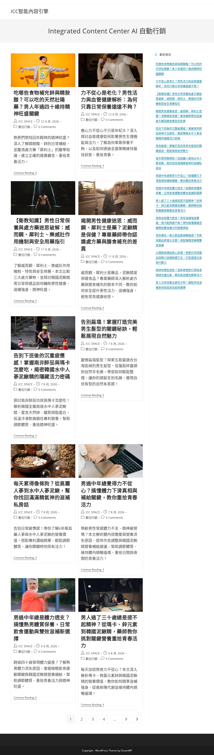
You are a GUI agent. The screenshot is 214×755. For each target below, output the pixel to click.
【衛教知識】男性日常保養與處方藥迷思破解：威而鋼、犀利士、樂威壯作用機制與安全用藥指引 (42, 231)
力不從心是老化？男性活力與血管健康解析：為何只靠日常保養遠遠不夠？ (109, 99)
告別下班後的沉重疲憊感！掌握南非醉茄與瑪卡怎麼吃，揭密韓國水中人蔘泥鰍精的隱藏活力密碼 (42, 366)
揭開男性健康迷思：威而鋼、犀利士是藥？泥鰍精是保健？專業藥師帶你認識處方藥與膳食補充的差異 (109, 234)
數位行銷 (24, 127)
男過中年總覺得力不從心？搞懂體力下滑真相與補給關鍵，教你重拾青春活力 (109, 494)
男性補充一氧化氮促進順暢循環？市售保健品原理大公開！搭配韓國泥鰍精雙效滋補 (179, 240)
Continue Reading (25, 173)
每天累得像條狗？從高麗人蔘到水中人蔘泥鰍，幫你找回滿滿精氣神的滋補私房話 (42, 494)
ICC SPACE (25, 121)
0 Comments (47, 127)
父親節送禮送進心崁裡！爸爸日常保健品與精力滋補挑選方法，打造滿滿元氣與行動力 (179, 257)
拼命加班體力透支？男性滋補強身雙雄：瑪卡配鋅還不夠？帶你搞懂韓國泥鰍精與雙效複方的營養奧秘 (179, 223)
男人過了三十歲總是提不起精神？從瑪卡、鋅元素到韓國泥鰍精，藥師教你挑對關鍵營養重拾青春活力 (109, 631)
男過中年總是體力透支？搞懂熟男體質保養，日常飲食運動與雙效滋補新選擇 (42, 628)
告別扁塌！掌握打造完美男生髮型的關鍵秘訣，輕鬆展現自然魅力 (109, 328)
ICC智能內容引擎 (29, 11)
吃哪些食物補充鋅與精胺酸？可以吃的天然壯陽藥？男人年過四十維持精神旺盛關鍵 (42, 103)
